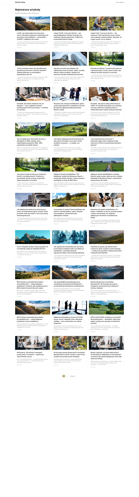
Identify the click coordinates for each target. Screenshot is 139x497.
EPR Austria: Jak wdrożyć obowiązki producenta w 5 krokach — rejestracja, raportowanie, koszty (30, 354)
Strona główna (120, 2)
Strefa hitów (20, 2)
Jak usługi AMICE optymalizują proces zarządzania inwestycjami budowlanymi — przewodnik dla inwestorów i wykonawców (69, 284)
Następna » (73, 376)
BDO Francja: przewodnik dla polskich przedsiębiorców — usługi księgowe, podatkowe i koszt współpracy (30, 319)
